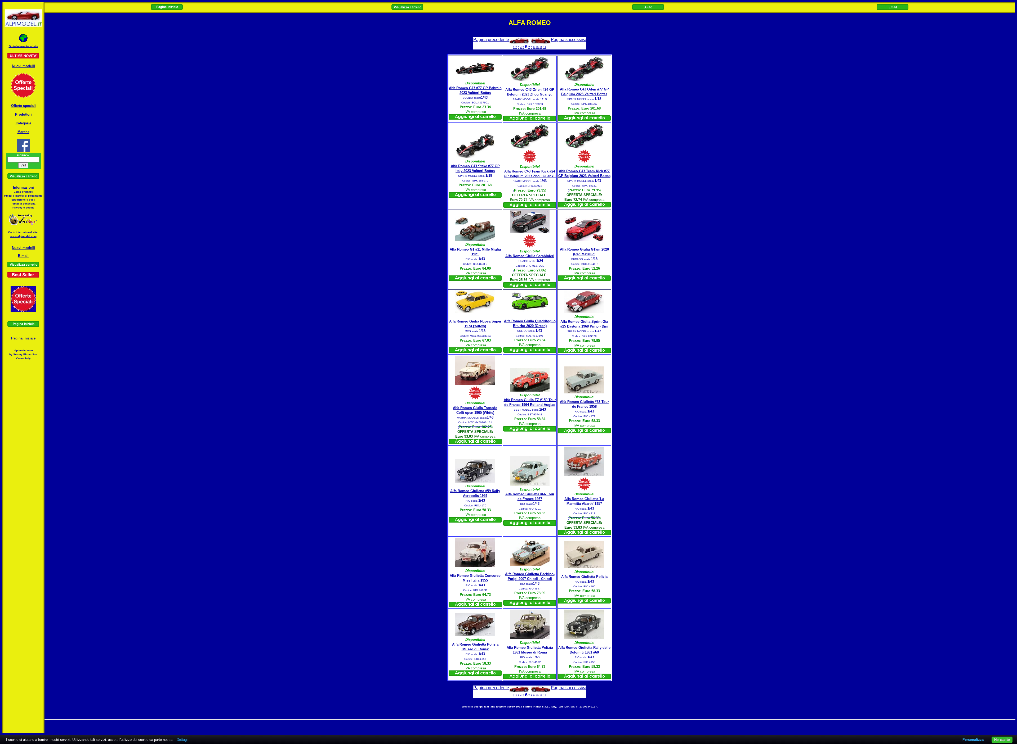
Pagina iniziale (23, 338)
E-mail (23, 256)
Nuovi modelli (23, 66)
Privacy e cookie (23, 207)
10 (537, 47)
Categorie (23, 123)
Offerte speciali (23, 106)
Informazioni (23, 187)
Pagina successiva (568, 39)
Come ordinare (23, 191)
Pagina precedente (491, 39)
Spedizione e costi (23, 199)
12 (544, 47)
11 (540, 47)
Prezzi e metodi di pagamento (23, 195)
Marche (23, 132)
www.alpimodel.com (23, 236)
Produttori (23, 114)
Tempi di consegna (23, 203)
